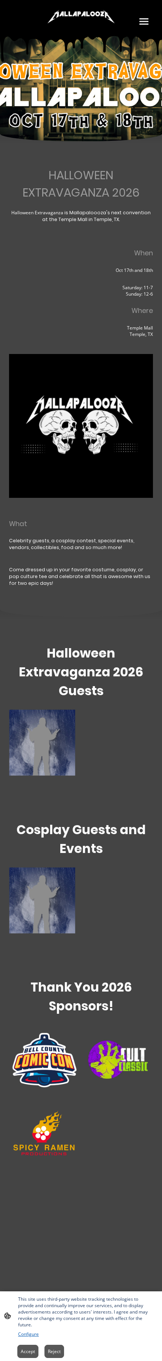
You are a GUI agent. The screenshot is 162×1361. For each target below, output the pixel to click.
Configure (28, 1334)
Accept (28, 1351)
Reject (54, 1351)
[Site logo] (81, 18)
